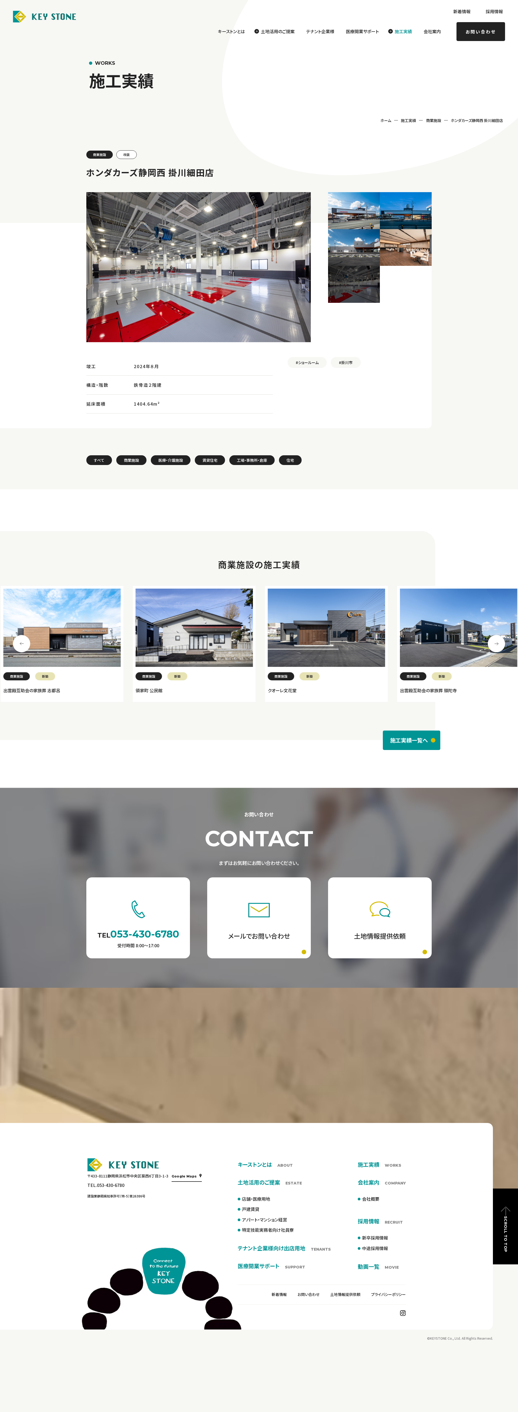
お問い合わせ (481, 31)
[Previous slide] (21, 643)
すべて (99, 460)
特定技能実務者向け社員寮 (268, 1230)
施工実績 (408, 120)
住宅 (290, 460)
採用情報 (494, 11)
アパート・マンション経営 (264, 1219)
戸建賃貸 (250, 1209)
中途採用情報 (375, 1248)
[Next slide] (496, 643)
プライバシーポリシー (388, 1294)
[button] (354, 210)
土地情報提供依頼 (345, 1294)
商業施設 (433, 120)
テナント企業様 (320, 31)
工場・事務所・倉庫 (252, 460)
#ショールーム (307, 362)
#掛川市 (346, 362)
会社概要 (370, 1199)
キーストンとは (231, 31)
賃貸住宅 (209, 460)
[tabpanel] (61, 644)
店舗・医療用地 (256, 1199)
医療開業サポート (362, 31)
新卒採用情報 (375, 1237)
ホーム (385, 120)
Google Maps (184, 1176)
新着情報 (462, 11)
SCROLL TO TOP (505, 1234)
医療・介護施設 (170, 460)
